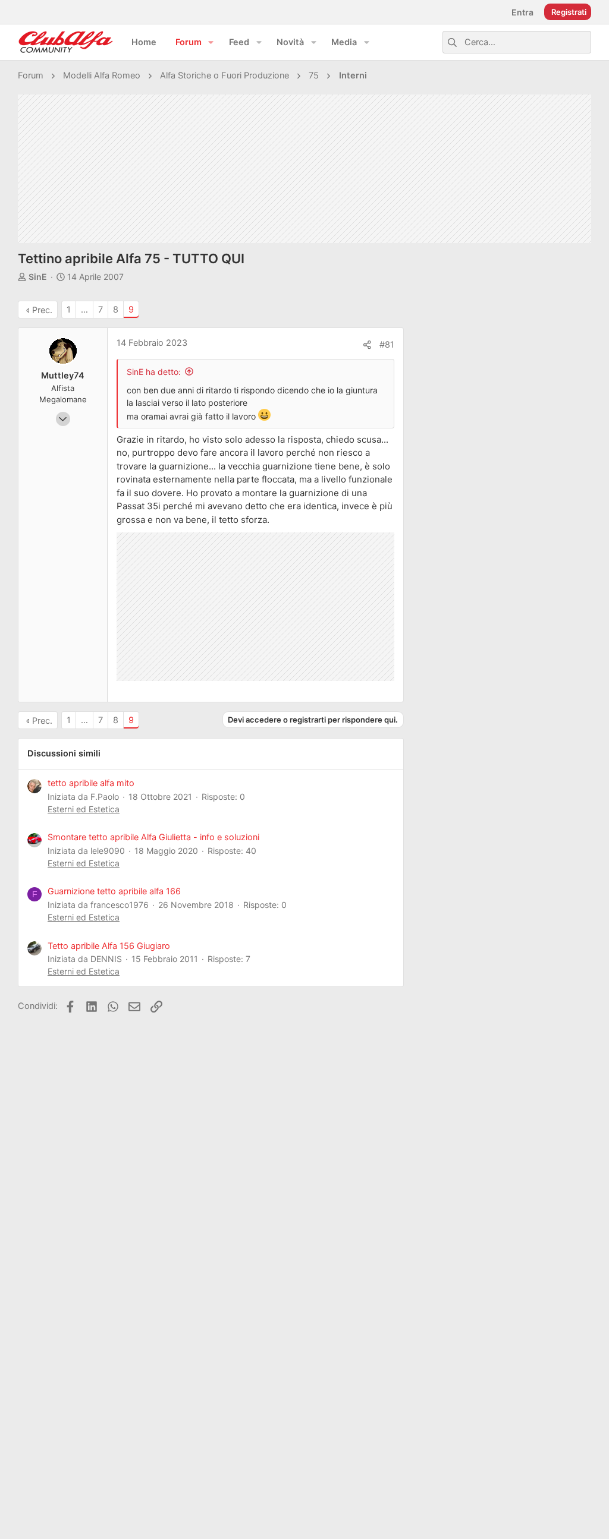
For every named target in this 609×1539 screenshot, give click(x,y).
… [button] (84, 309)
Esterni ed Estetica (84, 809)
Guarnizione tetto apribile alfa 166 (114, 891)
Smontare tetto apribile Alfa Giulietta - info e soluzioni (153, 837)
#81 (386, 344)
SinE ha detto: (154, 372)
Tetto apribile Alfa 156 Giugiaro (109, 946)
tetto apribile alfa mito (91, 783)
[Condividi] (367, 345)
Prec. (42, 310)
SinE (38, 277)
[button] (211, 42)
